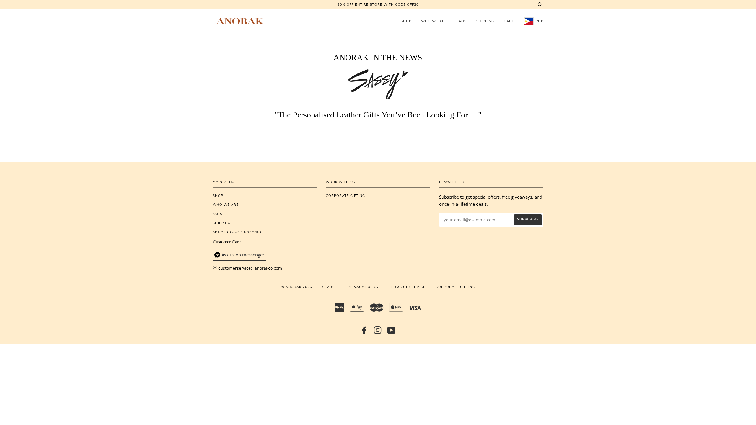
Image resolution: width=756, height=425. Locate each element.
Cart (509, 21)
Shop (406, 21)
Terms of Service (407, 287)
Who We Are (434, 21)
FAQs (462, 21)
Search (330, 287)
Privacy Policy (363, 287)
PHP (539, 21)
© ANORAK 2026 (296, 287)
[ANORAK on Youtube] (391, 332)
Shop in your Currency (237, 232)
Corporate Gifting (345, 196)
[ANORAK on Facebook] (364, 332)
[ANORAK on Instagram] (378, 332)
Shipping (485, 21)
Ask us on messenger (242, 255)
